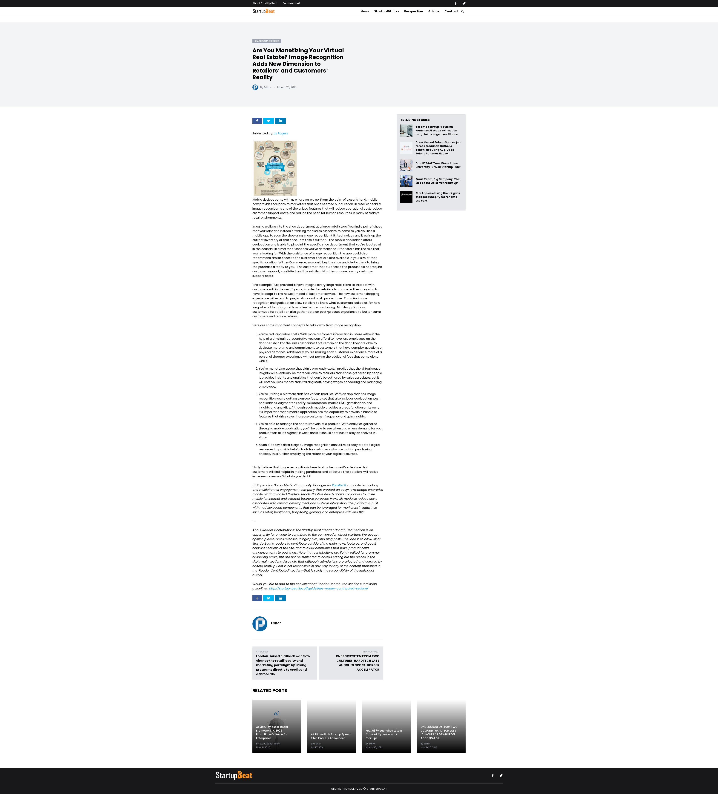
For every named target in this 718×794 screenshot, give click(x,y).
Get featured (291, 3)
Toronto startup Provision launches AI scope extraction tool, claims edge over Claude (437, 130)
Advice (433, 11)
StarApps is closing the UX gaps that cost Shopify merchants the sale (437, 196)
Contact (451, 11)
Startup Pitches (386, 11)
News (364, 11)
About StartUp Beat (264, 3)
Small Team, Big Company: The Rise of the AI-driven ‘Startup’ (437, 181)
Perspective (413, 11)
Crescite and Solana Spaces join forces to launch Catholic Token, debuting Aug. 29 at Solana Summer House (438, 147)
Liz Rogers (281, 133)
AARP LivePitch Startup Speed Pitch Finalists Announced (330, 736)
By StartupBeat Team (268, 743)
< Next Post (262, 651)
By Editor (265, 87)
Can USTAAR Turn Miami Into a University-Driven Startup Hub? (438, 165)
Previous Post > (371, 651)
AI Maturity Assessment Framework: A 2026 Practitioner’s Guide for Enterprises (272, 732)
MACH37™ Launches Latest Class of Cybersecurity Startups (384, 734)
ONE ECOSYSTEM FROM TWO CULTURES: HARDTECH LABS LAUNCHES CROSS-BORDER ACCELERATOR (357, 663)
